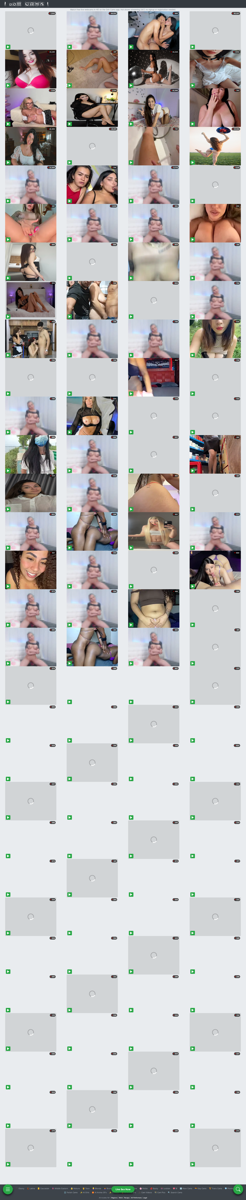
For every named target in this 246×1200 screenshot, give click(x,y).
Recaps (127, 1198)
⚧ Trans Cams (215, 1188)
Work (121, 1198)
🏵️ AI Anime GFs (99, 1192)
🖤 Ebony (20, 1188)
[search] (238, 1189)
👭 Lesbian (165, 1188)
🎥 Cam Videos (145, 1192)
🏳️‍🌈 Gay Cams (200, 1188)
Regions (114, 1198)
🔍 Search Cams (175, 1192)
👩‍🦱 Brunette (109, 1188)
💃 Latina (31, 1188)
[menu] (8, 1189)
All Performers (136, 1198)
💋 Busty (154, 1188)
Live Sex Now (123, 1189)
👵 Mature (75, 1188)
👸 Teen (86, 1188)
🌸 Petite (144, 1188)
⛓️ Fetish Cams (71, 1192)
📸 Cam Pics (159, 1192)
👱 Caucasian (43, 1188)
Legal (145, 1198)
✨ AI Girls (84, 1192)
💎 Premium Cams (233, 1188)
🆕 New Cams (186, 1188)
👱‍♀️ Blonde (96, 1188)
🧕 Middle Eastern (60, 1188)
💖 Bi (175, 1188)
